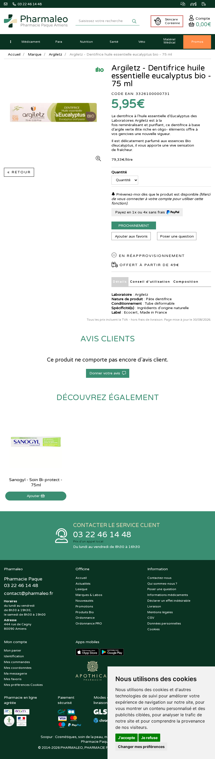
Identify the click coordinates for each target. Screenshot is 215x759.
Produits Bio (85, 612)
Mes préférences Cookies (23, 685)
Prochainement (134, 226)
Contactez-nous (159, 578)
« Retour (19, 172)
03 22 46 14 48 (102, 535)
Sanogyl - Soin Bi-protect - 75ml (35, 482)
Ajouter (34, 496)
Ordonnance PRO (89, 623)
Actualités (83, 583)
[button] (10, 42)
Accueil (14, 54)
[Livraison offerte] (206, 4)
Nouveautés (84, 600)
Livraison (154, 606)
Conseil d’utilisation (150, 281)
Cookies (153, 629)
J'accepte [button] (126, 737)
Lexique (81, 589)
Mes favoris (13, 679)
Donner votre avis (105, 373)
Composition (185, 281)
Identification (14, 656)
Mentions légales (160, 612)
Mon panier (12, 650)
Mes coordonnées (17, 668)
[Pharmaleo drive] (196, 4)
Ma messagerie (15, 673)
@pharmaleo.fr (28, 593)
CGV (150, 618)
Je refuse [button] (149, 737)
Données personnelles (164, 623)
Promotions (84, 606)
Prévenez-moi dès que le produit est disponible (156, 194)
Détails (120, 281)
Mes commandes (17, 662)
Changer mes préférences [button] (141, 746)
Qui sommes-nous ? (162, 583)
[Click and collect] (185, 4)
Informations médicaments (167, 595)
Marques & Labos (89, 595)
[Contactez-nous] (8, 4)
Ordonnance (85, 618)
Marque (34, 54)
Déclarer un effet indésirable (168, 600)
